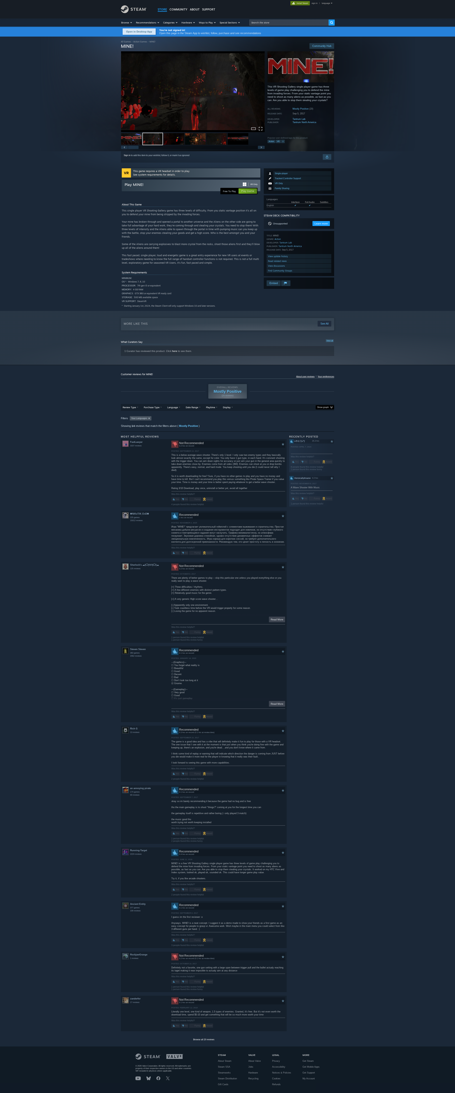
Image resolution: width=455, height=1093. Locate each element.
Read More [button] (277, 619)
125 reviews (135, 568)
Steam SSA (224, 1066)
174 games (135, 792)
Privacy (276, 1061)
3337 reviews (136, 446)
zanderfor (135, 998)
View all (329, 341)
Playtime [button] (210, 407)
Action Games (140, 41)
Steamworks (224, 1072)
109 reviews (135, 911)
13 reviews (135, 732)
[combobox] (289, 23)
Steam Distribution (227, 1078)
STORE (162, 9)
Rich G (134, 728)
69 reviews (135, 795)
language (326, 3)
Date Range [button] (192, 407)
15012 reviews (136, 520)
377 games (135, 908)
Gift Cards (223, 1084)
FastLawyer (136, 442)
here (174, 351)
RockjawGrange (138, 954)
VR (278, 141)
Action (271, 141)
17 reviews (135, 1002)
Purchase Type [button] (151, 407)
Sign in (127, 155)
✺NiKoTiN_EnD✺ (139, 513)
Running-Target (138, 850)
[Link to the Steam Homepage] (134, 12)
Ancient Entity (138, 904)
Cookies (276, 1078)
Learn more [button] (321, 223)
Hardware (253, 1072)
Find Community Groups (280, 270)
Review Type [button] (129, 407)
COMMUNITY (178, 9)
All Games (126, 41)
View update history (278, 256)
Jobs (250, 1066)
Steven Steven (138, 649)
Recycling (253, 1078)
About (195, 9)
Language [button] (172, 407)
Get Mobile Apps (311, 1066)
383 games (135, 653)
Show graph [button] (323, 407)
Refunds (276, 1084)
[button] (126, 22)
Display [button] (227, 407)
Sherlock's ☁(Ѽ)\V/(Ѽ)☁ (144, 565)
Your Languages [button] (139, 418)
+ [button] (282, 141)
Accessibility (278, 1066)
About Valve (254, 1061)
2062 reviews (136, 656)
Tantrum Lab (299, 119)
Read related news (277, 261)
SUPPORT (208, 9)
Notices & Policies (281, 1072)
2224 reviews (136, 854)
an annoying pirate (140, 788)
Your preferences (326, 376)
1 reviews (134, 958)
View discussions (276, 266)
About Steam (224, 1061)
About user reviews (305, 376)
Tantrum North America (304, 122)
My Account (309, 1078)
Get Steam (308, 1061)
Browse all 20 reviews (203, 1039)
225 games (135, 517)
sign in (314, 3)
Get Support (309, 1072)
